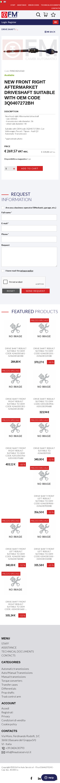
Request (5, 245)
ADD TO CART (29, 168)
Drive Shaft (8, 29)
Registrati (7, 712)
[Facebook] (31, 779)
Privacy (5, 716)
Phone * (5, 234)
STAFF (13, 5)
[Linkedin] (38, 779)
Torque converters (11, 680)
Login (4, 22)
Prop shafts (7, 692)
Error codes (33, 5)
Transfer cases (9, 684)
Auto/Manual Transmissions (17, 672)
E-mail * (5, 223)
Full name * (6, 212)
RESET (11, 291)
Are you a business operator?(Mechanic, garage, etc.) (31, 207)
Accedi (5, 708)
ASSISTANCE (21, 5)
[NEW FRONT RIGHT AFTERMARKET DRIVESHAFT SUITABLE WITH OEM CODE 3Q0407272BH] (29, 49)
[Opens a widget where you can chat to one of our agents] (49, 778)
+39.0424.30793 (14, 748)
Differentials (8, 688)
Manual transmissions (13, 676)
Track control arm (11, 696)
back (52, 32)
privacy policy (26, 270)
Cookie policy (9, 724)
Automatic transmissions (15, 668)
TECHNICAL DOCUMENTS (50, 5)
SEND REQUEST (35, 291)
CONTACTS (55, 8)
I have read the (19, 270)
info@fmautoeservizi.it (18, 752)
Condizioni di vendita (13, 720)
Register (12, 22)
